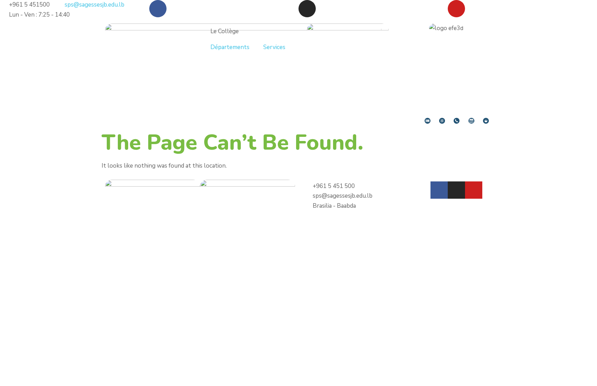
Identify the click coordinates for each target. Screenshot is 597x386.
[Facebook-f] (439, 190)
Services (274, 47)
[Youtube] (456, 8)
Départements (229, 47)
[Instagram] (307, 8)
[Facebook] (158, 8)
